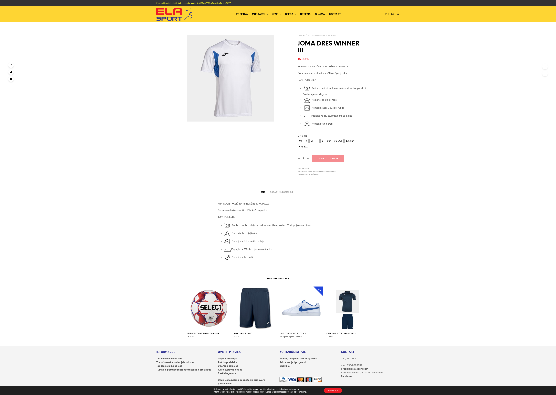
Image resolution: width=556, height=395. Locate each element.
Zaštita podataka (227, 362)
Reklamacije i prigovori (292, 362)
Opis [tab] (262, 192)
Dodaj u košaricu (328, 159)
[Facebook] (11, 65)
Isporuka (284, 365)
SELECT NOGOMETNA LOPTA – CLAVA (203, 333)
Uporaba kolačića (228, 365)
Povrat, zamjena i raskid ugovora (298, 358)
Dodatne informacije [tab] (281, 192)
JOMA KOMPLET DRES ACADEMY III (341, 333)
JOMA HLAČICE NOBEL (243, 333)
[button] (386, 14)
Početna (301, 35)
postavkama (300, 392)
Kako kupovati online (230, 369)
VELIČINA (302, 136)
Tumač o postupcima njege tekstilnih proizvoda (183, 369)
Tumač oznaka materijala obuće (175, 362)
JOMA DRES (332, 35)
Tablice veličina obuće (169, 358)
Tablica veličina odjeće (169, 365)
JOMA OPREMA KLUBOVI (316, 35)
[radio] (300, 141)
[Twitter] (11, 72)
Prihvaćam (333, 390)
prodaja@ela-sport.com (354, 368)
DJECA (307, 174)
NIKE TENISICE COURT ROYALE (293, 333)
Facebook (346, 376)
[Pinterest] (11, 79)
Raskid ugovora (227, 373)
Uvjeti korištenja (227, 358)
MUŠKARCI (315, 174)
